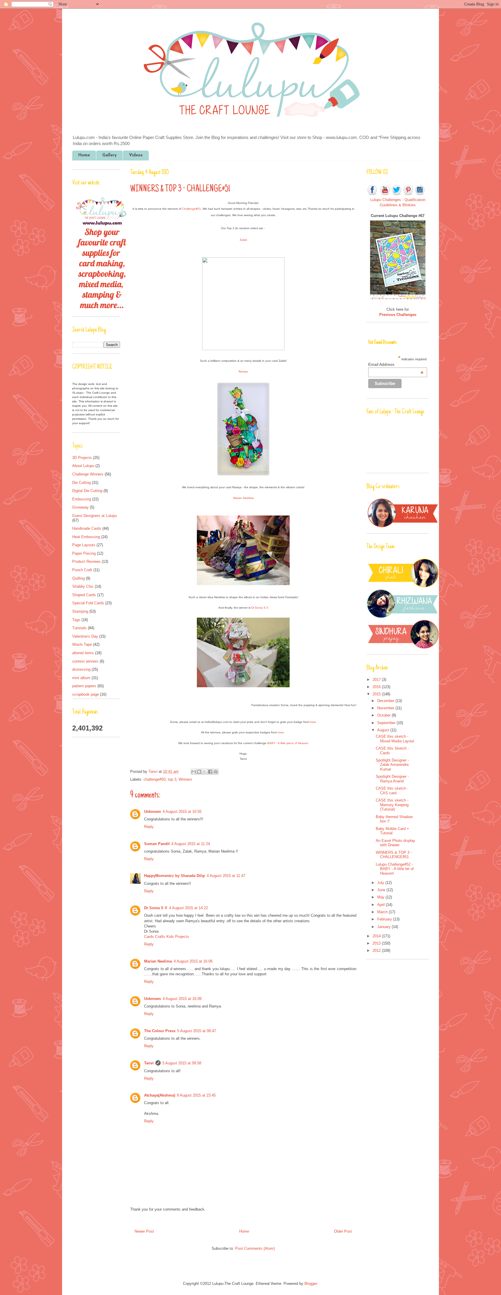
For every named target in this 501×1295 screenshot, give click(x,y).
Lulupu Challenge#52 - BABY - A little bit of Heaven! (395, 869)
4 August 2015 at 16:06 (193, 961)
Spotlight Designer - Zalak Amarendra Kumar (392, 764)
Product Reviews (86, 561)
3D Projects (82, 457)
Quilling (78, 578)
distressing (81, 669)
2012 (377, 950)
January (384, 927)
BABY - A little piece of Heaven (287, 743)
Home (84, 155)
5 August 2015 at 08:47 (196, 1031)
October (384, 715)
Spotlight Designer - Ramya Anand (392, 778)
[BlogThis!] (199, 772)
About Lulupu (83, 466)
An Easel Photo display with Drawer (395, 842)
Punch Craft (82, 570)
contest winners (85, 661)
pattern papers (84, 686)
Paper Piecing (84, 553)
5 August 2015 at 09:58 (181, 1063)
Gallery (109, 155)
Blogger (310, 1283)
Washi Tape (82, 644)
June (381, 890)
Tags (76, 620)
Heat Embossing (86, 537)
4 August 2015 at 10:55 (182, 811)
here (313, 722)
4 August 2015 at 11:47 (226, 875)
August (383, 730)
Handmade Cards (86, 528)
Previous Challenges (397, 314)
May (381, 897)
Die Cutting (81, 482)
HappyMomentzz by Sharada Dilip (174, 875)
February (385, 919)
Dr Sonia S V (155, 908)
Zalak (243, 239)
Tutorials (79, 628)
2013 (377, 943)
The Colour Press (159, 1031)
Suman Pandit (157, 844)
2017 (377, 679)
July (381, 882)
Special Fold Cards (88, 603)
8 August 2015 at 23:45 (196, 1095)
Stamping (80, 611)
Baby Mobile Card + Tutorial (392, 830)
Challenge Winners (88, 474)
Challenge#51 (191, 208)
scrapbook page (85, 694)
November (386, 708)
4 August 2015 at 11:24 (190, 844)
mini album (81, 678)
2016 (377, 687)
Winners (185, 779)
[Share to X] (205, 772)
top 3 (172, 779)
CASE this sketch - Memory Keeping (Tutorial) (392, 804)
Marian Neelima (243, 498)
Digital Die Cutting (87, 491)
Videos (136, 155)
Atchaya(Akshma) (159, 1095)
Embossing (81, 499)
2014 (377, 936)
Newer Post (144, 1231)
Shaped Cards (84, 595)
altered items (83, 653)
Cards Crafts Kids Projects (166, 936)
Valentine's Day (85, 636)
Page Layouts (83, 545)
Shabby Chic (83, 586)
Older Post (343, 1231)
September (387, 723)
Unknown (152, 811)
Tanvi (153, 771)
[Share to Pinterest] (216, 772)
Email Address (395, 364)
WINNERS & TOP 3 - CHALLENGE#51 (394, 854)
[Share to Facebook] (210, 772)
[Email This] (194, 772)
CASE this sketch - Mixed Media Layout (395, 738)
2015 (377, 694)
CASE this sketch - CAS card (392, 790)
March (383, 912)
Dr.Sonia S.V (259, 607)
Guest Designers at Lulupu (94, 515)
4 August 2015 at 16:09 (182, 998)
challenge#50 (155, 779)
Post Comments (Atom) (255, 1248)
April (381, 904)
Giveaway (80, 507)
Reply (149, 826)
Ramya (243, 371)
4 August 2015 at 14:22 (188, 908)
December (386, 701)
